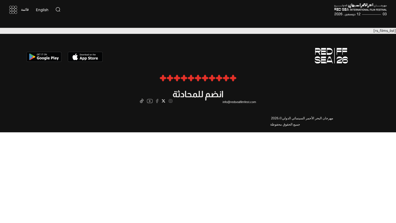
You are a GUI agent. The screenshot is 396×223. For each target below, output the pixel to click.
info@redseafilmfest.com (239, 102)
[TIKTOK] (142, 101)
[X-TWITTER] (163, 101)
